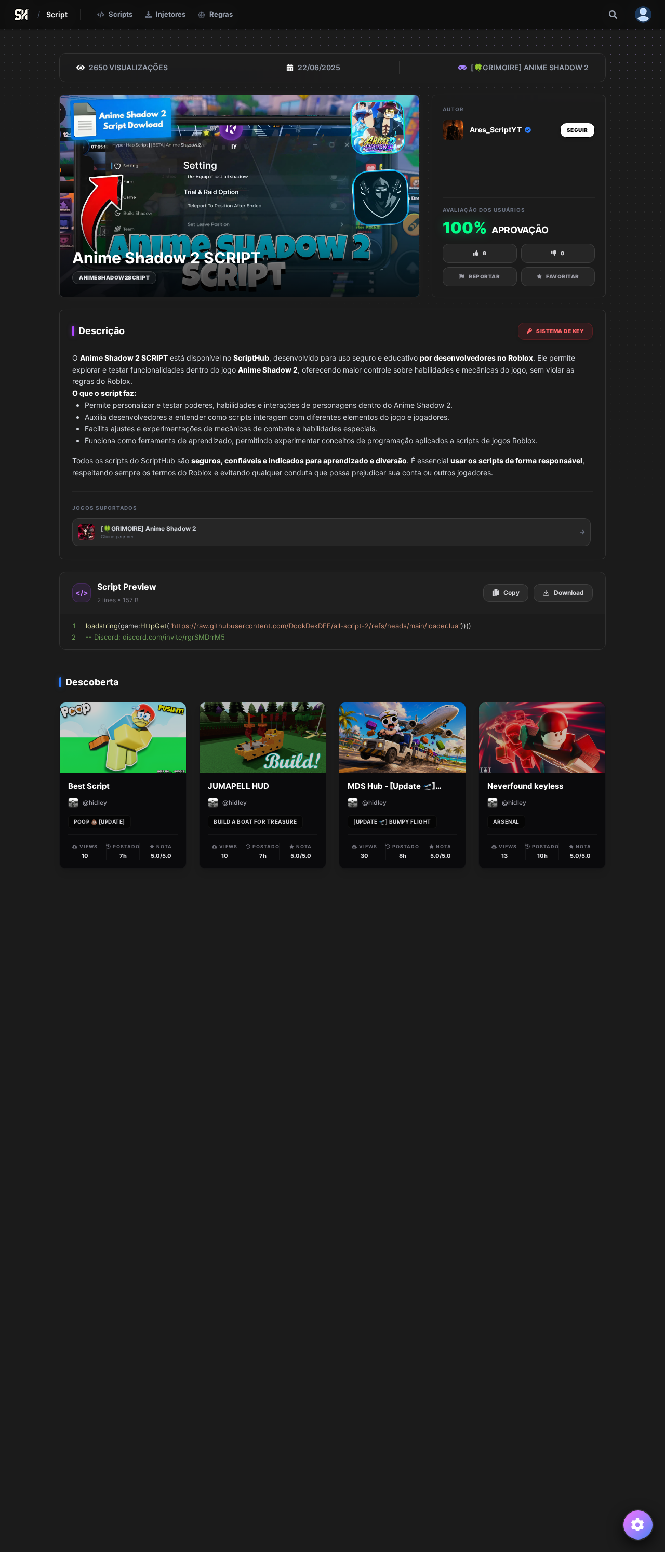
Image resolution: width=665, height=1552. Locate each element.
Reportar (484, 276)
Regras (221, 14)
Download (569, 592)
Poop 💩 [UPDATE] (99, 821)
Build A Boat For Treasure (255, 821)
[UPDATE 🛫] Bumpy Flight (392, 821)
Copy (511, 592)
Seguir (577, 130)
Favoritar (562, 276)
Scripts (120, 14)
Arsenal (506, 821)
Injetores (170, 14)
